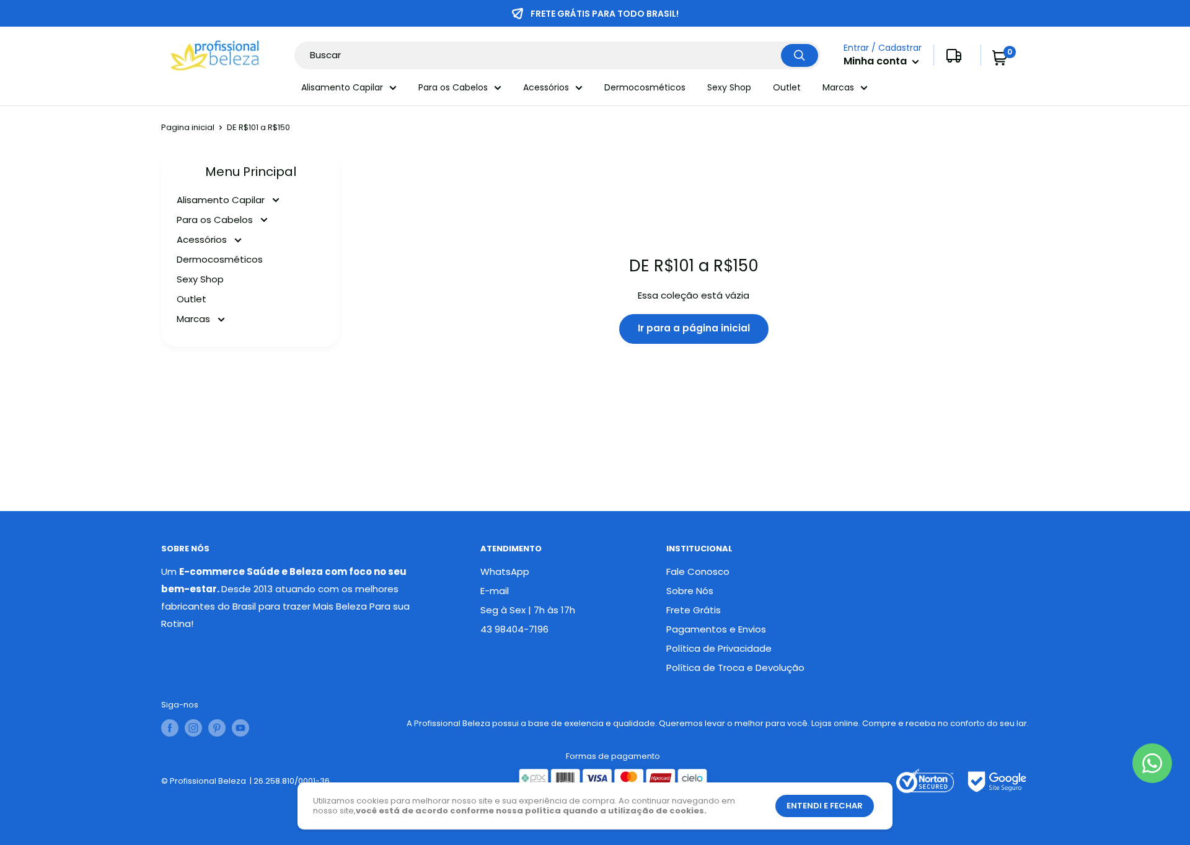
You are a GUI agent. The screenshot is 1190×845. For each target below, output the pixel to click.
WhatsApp (504, 571)
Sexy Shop (729, 87)
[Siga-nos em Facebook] (169, 728)
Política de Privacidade (719, 648)
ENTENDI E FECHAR (825, 806)
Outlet (787, 87)
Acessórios (546, 87)
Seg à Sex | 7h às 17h (527, 609)
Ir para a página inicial (694, 328)
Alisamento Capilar (342, 87)
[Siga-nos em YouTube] (240, 728)
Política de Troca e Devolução (735, 667)
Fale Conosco (697, 571)
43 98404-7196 (514, 629)
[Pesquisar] (799, 55)
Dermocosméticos (644, 87)
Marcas (838, 87)
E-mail (494, 590)
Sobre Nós (689, 590)
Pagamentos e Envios (716, 629)
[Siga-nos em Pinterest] (217, 728)
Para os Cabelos (453, 87)
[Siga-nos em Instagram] (193, 728)
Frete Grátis (693, 609)
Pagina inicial (187, 127)
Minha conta (876, 62)
